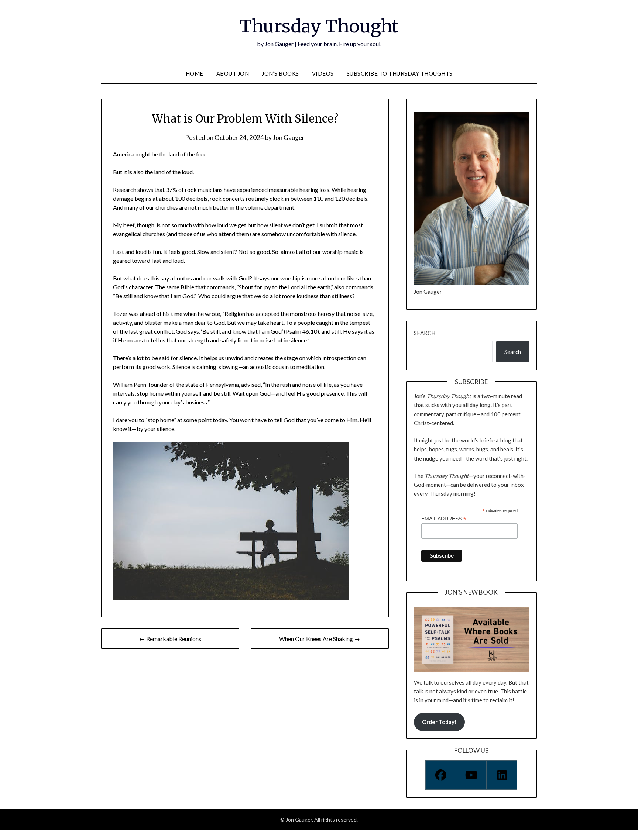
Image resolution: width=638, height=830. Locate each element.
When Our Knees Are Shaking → (319, 638)
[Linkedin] (502, 775)
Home (194, 73)
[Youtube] (471, 775)
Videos (323, 73)
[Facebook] (440, 775)
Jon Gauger (289, 137)
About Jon (232, 73)
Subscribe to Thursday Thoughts (400, 73)
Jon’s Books (280, 73)
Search (424, 333)
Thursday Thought (319, 26)
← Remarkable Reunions (170, 638)
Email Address (443, 518)
